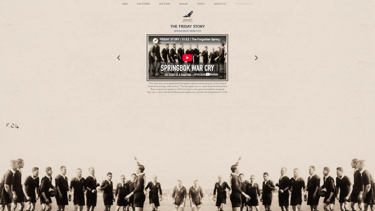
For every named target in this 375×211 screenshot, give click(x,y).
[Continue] (119, 58)
